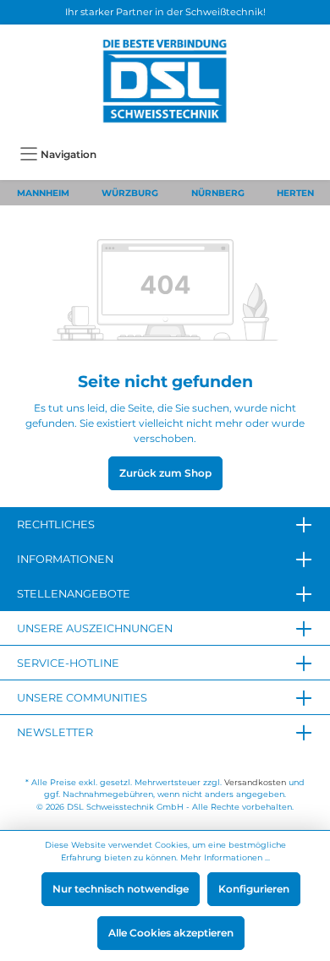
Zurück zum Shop (165, 473)
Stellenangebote (73, 593)
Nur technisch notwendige (120, 888)
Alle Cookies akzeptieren (171, 932)
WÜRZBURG (130, 193)
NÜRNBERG (218, 193)
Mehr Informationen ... (225, 857)
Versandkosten (255, 782)
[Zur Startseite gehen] (165, 81)
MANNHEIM (43, 193)
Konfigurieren (253, 888)
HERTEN (295, 193)
